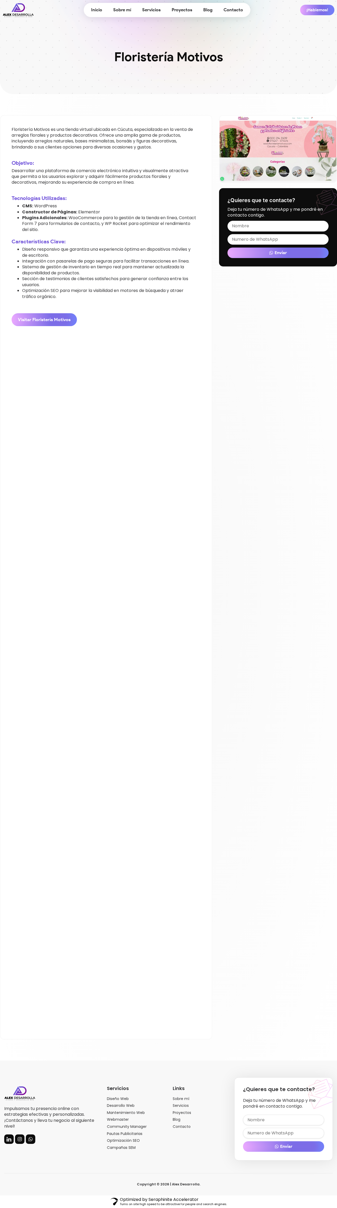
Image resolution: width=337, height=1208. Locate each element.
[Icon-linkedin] (9, 1139)
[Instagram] (19, 1139)
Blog (207, 9)
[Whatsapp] (30, 1139)
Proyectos (182, 9)
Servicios (151, 9)
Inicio (96, 9)
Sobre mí (122, 9)
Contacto (233, 9)
